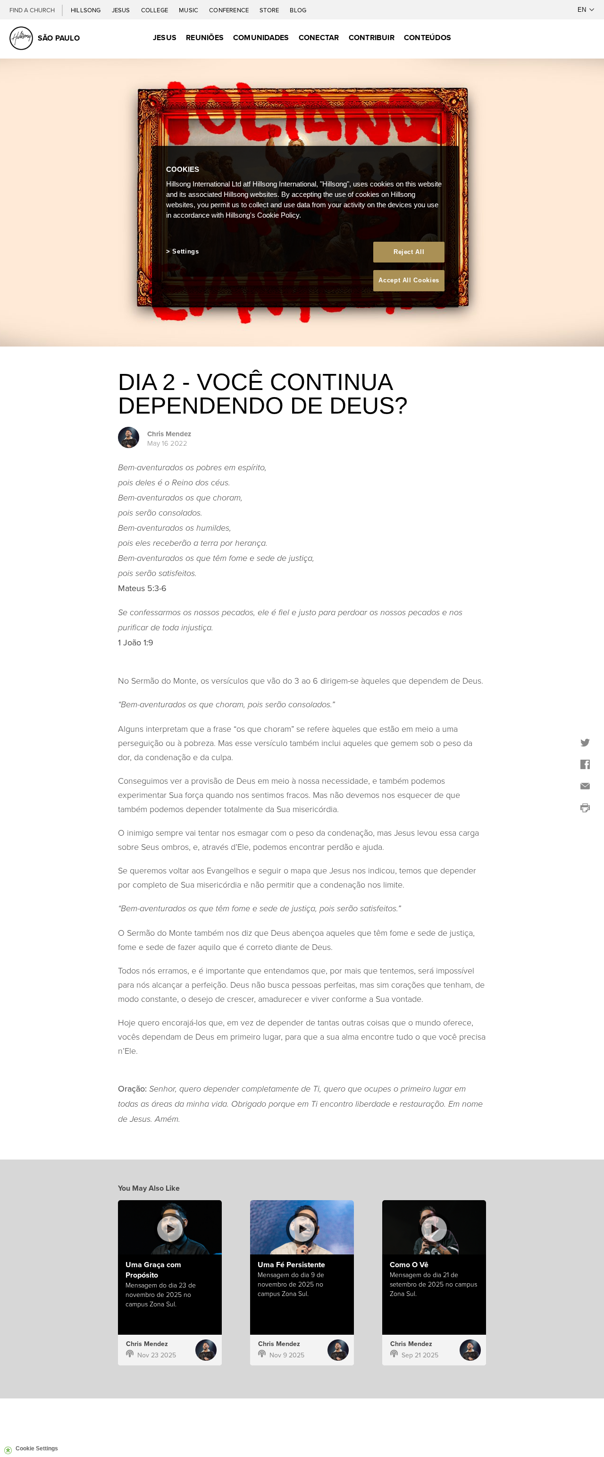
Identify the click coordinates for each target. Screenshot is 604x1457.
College (155, 10)
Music (189, 10)
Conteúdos (427, 37)
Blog (298, 10)
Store (270, 10)
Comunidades (261, 37)
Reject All (409, 251)
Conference (229, 10)
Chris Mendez (169, 434)
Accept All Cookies (408, 280)
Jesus (122, 10)
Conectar (319, 37)
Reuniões (205, 37)
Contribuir (371, 37)
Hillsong (86, 10)
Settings (185, 251)
